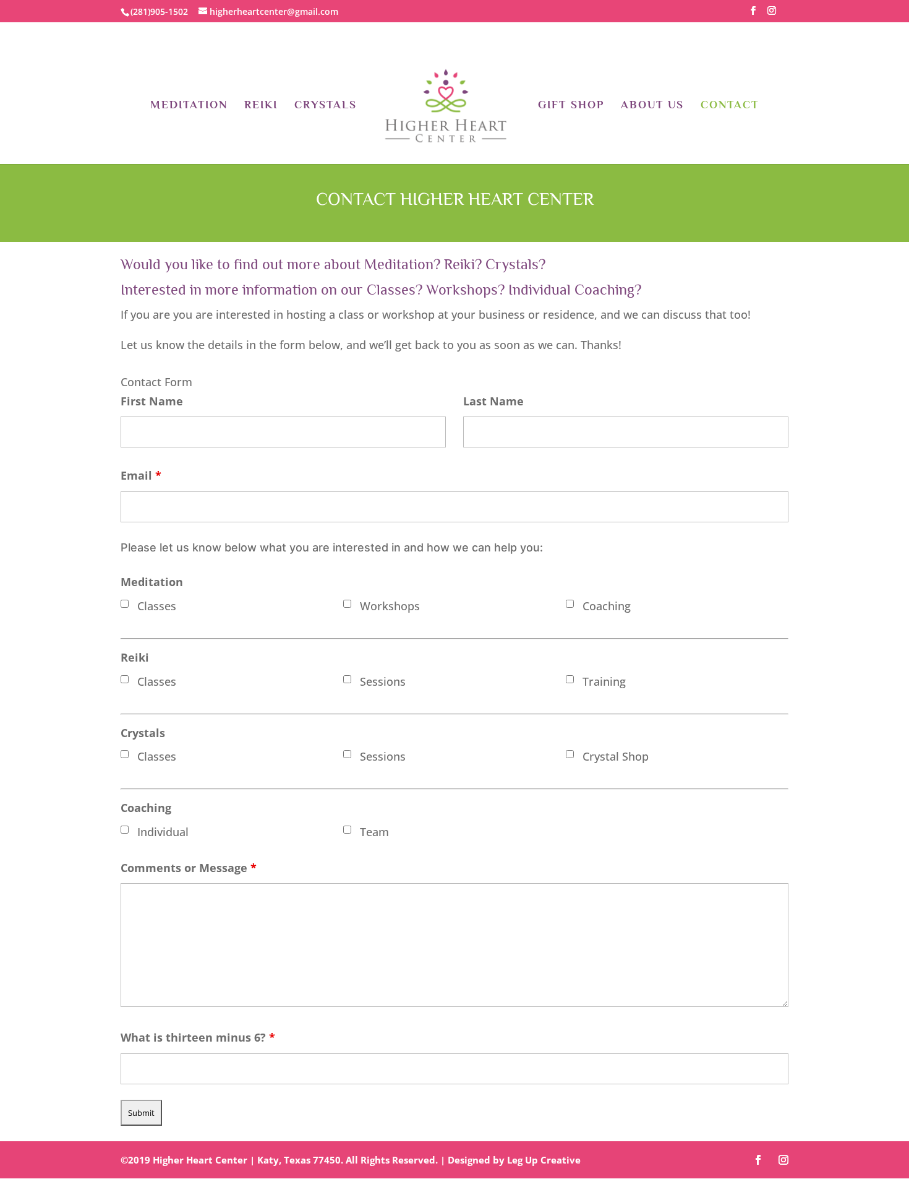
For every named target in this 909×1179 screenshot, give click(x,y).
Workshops (390, 605)
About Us (652, 105)
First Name (152, 401)
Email (141, 475)
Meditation (189, 105)
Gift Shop (571, 105)
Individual (163, 831)
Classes (156, 605)
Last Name (493, 401)
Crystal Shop (616, 756)
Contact (730, 105)
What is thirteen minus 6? (198, 1037)
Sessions (383, 681)
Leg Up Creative (544, 1160)
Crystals (325, 105)
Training (604, 681)
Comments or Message (189, 867)
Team (374, 831)
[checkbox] (125, 604)
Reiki (261, 105)
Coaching (607, 605)
